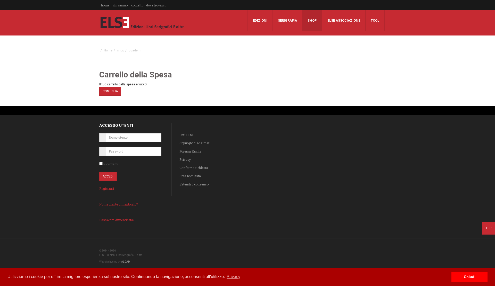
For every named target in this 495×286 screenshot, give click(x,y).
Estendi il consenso (194, 184)
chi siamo (120, 5)
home (105, 5)
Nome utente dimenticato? (118, 204)
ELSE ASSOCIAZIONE (343, 20)
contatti (137, 5)
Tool (375, 20)
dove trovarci (156, 5)
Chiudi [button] (469, 277)
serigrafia (287, 20)
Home (108, 50)
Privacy (185, 159)
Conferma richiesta (193, 168)
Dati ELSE (186, 135)
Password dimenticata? (116, 220)
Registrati (106, 188)
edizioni (260, 20)
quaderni (135, 50)
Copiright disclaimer (194, 143)
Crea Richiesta (190, 176)
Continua (110, 91)
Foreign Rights (190, 151)
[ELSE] (142, 23)
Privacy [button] (233, 276)
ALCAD (125, 261)
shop (312, 20)
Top (488, 228)
